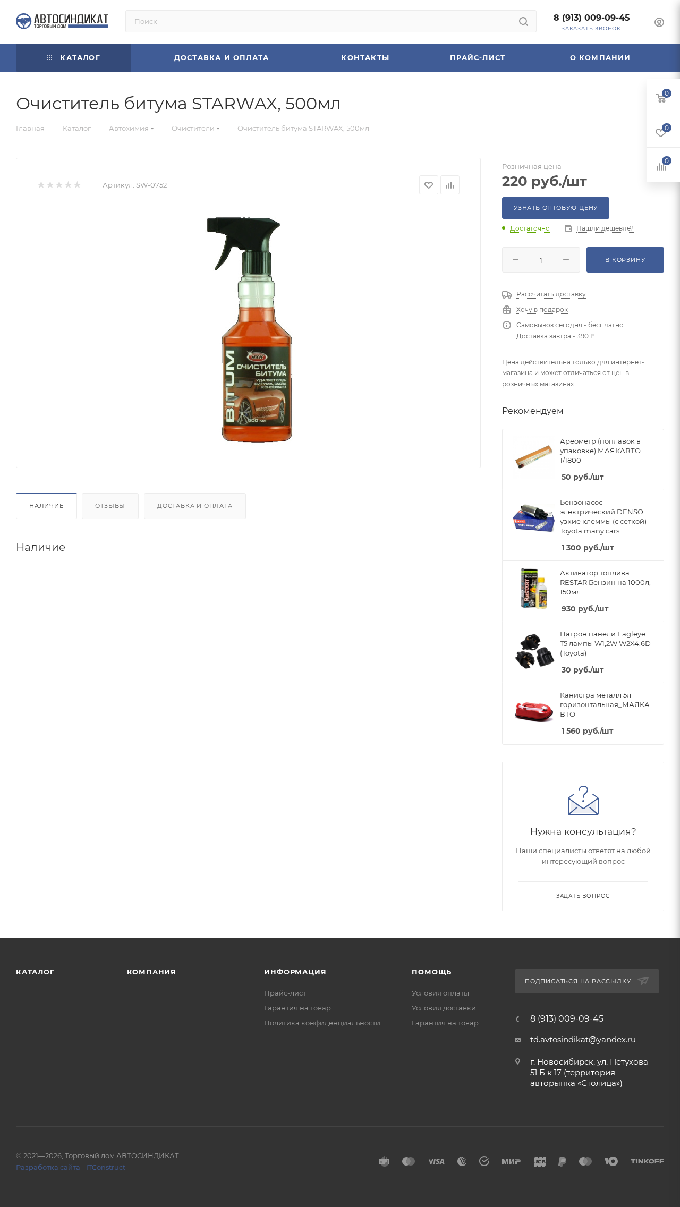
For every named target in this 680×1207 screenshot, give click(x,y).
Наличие (46, 505)
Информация (295, 971)
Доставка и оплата (195, 505)
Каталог (35, 971)
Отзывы (110, 505)
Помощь (432, 971)
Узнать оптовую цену (556, 207)
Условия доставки (444, 1008)
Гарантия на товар (297, 1008)
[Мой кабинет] (659, 23)
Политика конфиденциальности (322, 1022)
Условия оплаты (440, 993)
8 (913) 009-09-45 (592, 18)
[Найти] (524, 21)
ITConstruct (105, 1167)
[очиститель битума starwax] (248, 327)
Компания (151, 971)
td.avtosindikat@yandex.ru (583, 1039)
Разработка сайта (48, 1167)
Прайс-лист (285, 993)
